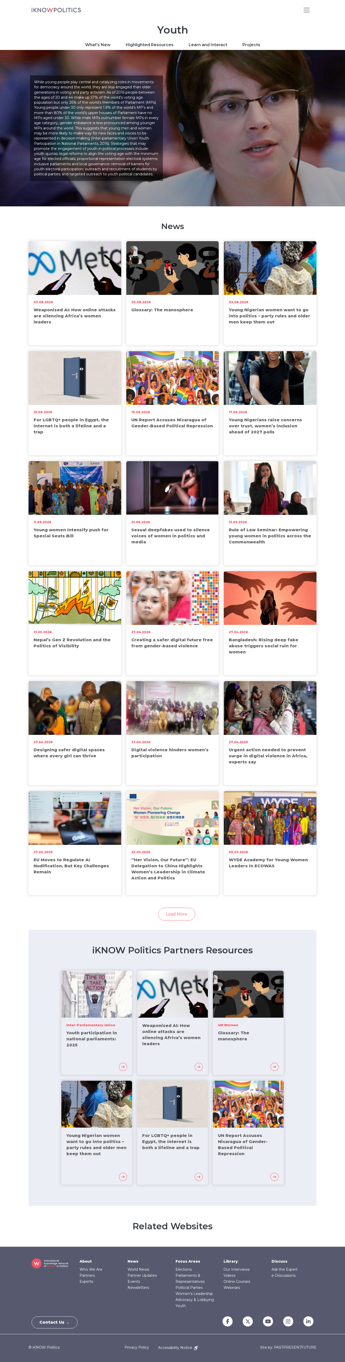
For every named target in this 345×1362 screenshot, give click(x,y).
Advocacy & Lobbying (195, 1299)
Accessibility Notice (175, 1347)
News (133, 1261)
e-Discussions (283, 1275)
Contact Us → (54, 1322)
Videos (229, 1275)
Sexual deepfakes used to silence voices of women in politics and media (170, 535)
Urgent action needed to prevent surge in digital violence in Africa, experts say (268, 755)
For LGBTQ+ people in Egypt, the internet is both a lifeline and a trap (71, 426)
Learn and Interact (208, 44)
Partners (87, 1275)
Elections (184, 1269)
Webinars (232, 1287)
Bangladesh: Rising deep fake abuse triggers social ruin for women (263, 645)
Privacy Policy (137, 1347)
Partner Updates (142, 1275)
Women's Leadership (194, 1293)
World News (138, 1269)
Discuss (279, 1261)
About (86, 1261)
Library (231, 1261)
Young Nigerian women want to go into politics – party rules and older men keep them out (269, 316)
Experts (86, 1281)
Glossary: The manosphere (162, 310)
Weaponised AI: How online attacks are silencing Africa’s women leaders (75, 316)
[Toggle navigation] (306, 10)
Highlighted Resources (150, 44)
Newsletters (138, 1287)
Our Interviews (237, 1269)
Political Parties (189, 1287)
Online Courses (237, 1281)
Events (134, 1281)
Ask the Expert (285, 1269)
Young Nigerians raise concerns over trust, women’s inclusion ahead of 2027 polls (265, 426)
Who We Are (91, 1269)
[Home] (56, 10)
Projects (251, 44)
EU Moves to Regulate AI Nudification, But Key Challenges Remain (71, 865)
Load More (176, 914)
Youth (181, 1305)
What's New (98, 44)
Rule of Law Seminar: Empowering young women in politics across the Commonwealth (270, 535)
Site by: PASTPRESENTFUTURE (288, 1347)
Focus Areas (188, 1261)
